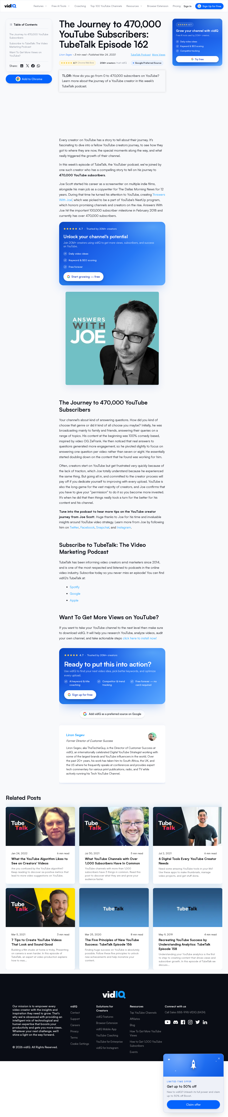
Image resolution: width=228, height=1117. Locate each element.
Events (134, 1052)
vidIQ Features (104, 1016)
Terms (74, 1037)
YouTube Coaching (107, 1035)
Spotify (74, 587)
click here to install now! (140, 638)
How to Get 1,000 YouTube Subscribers (146, 1043)
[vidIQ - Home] (10, 6)
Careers (75, 1025)
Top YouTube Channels (143, 1012)
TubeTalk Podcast (141, 54)
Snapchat (102, 527)
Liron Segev (65, 54)
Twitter (74, 527)
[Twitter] (197, 1022)
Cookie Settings (79, 1043)
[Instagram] (190, 1022)
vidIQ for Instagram (107, 1048)
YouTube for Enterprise (109, 1041)
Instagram (124, 527)
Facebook (87, 527)
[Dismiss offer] (218, 1058)
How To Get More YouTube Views (145, 1033)
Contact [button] (75, 1012)
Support (75, 1019)
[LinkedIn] (205, 1022)
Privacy (74, 1031)
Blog (132, 1025)
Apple (74, 600)
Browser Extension (107, 1023)
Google (75, 593)
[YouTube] (167, 1022)
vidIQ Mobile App (106, 1029)
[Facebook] (183, 1022)
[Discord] (175, 1022)
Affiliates (135, 1019)
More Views (158, 54)
